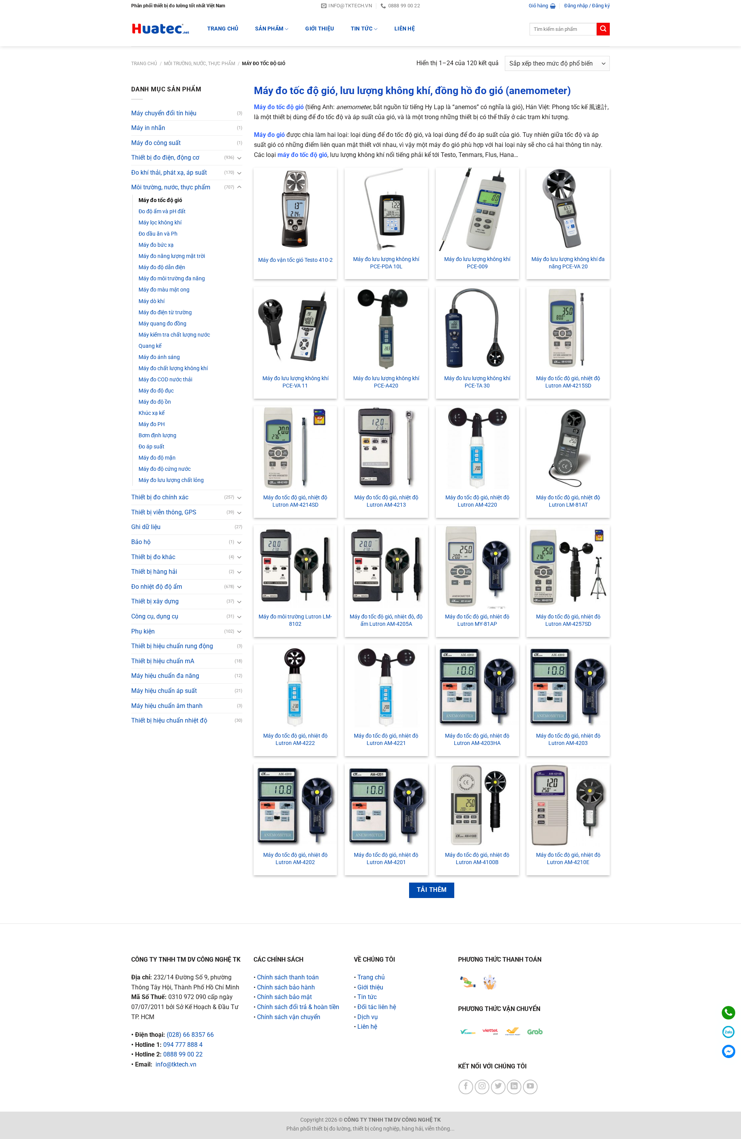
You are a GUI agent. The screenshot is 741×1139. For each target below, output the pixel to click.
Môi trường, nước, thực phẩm (199, 63)
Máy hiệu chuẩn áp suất (164, 690)
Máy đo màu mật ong (164, 289)
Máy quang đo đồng (162, 323)
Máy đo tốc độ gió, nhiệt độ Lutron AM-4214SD (295, 501)
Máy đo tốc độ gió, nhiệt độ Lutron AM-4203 (568, 739)
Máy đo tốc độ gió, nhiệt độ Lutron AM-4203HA (477, 739)
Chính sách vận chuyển (288, 1017)
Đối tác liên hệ (376, 1007)
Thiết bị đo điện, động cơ (165, 157)
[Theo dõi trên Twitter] (498, 1087)
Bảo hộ (141, 542)
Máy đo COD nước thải (165, 379)
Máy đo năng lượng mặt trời (172, 256)
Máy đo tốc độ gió (160, 200)
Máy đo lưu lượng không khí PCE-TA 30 (477, 382)
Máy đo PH (152, 424)
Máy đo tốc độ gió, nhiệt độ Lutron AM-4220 (477, 501)
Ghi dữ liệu (146, 527)
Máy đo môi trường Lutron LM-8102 (295, 620)
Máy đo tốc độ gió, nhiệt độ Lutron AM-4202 (295, 859)
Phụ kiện (143, 631)
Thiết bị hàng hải (154, 571)
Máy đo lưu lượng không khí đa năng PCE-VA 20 (568, 263)
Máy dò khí (151, 301)
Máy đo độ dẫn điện (162, 267)
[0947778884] (728, 1012)
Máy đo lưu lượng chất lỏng (171, 480)
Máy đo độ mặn (157, 458)
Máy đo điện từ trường (165, 312)
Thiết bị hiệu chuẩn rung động (172, 646)
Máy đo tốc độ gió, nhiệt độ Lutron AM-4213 (386, 501)
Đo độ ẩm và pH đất (162, 211)
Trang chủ (144, 63)
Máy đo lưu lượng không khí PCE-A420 (386, 382)
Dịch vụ (367, 1017)
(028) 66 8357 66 (190, 1034)
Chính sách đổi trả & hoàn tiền (298, 1007)
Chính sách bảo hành (286, 987)
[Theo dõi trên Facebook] (465, 1087)
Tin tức (361, 28)
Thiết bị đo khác (153, 557)
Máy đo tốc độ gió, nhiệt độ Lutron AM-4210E (568, 859)
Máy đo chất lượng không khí (173, 368)
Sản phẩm (269, 28)
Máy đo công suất (156, 143)
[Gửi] (603, 29)
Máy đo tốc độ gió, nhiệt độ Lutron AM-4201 (386, 859)
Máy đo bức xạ (156, 245)
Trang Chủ (223, 28)
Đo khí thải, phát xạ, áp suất (169, 172)
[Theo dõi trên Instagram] (482, 1087)
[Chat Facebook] (728, 1051)
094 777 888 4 (183, 1044)
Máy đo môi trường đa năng (172, 278)
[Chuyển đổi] (239, 157)
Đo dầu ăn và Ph (158, 234)
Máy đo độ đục (156, 391)
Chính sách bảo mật (284, 997)
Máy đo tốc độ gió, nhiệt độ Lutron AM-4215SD (568, 382)
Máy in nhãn (148, 127)
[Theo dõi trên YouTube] (530, 1087)
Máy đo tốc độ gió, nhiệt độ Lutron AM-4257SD (568, 620)
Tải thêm (432, 889)
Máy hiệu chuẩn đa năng (165, 675)
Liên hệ (404, 28)
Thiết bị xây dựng (155, 601)
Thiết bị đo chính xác (159, 497)
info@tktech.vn (176, 1064)
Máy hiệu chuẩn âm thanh (167, 705)
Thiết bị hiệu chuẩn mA (162, 661)
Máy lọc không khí (160, 222)
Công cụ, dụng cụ (154, 616)
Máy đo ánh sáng (159, 357)
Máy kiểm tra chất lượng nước (174, 335)
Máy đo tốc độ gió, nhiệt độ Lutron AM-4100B (477, 859)
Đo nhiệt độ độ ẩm (156, 586)
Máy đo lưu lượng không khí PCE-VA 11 (295, 382)
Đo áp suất (151, 446)
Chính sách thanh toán (288, 977)
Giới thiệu (319, 28)
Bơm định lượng (157, 435)
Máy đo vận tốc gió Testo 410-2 (295, 260)
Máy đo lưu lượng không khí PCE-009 (477, 263)
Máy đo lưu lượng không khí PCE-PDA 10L (386, 263)
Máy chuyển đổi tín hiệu (163, 113)
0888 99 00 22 (183, 1054)
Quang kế (150, 346)
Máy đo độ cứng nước (165, 469)
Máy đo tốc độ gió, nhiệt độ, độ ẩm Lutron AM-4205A (386, 620)
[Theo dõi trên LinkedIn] (514, 1087)
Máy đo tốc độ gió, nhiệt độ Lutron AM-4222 (295, 739)
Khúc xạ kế (151, 413)
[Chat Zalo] (728, 1032)
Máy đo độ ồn (155, 402)
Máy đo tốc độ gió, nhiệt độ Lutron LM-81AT (568, 501)
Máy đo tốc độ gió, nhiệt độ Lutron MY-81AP (477, 620)
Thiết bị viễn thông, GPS (163, 512)
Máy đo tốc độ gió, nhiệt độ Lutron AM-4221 (386, 739)
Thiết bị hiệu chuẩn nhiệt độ (169, 720)
